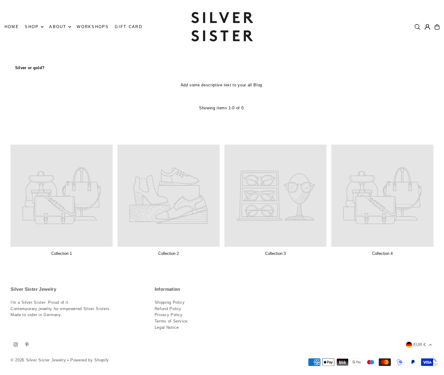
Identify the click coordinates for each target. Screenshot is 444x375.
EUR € (419, 344)
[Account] (427, 27)
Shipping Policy (170, 302)
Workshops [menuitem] (93, 26)
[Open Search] (417, 27)
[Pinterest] (27, 344)
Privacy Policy (169, 314)
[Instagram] (16, 344)
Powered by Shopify (89, 360)
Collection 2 (168, 253)
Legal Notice (167, 327)
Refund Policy (168, 308)
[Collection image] (62, 196)
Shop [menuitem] (32, 26)
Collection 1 (61, 253)
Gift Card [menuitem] (128, 26)
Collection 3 (275, 253)
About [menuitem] (57, 26)
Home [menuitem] (12, 26)
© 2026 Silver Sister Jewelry (38, 360)
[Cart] (437, 27)
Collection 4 (382, 253)
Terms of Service (171, 321)
